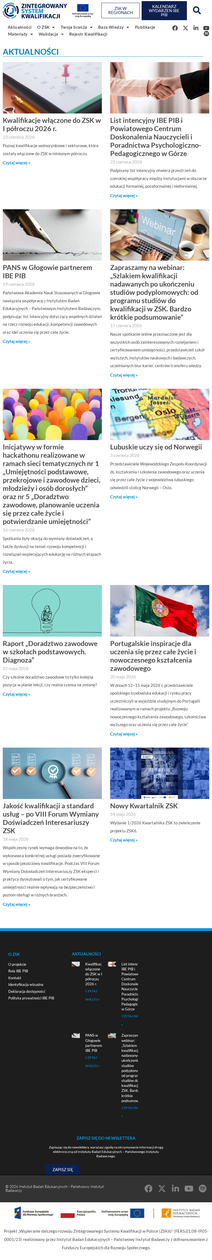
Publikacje (145, 27)
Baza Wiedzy (111, 27)
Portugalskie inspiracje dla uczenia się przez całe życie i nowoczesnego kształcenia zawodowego (153, 655)
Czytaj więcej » (16, 162)
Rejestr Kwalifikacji (88, 33)
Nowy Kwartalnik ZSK (144, 805)
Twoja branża (74, 27)
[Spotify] (206, 33)
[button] (197, 10)
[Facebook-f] (175, 28)
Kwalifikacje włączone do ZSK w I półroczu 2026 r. (52, 124)
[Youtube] (206, 28)
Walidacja (48, 33)
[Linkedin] (196, 28)
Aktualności (19, 27)
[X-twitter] (185, 28)
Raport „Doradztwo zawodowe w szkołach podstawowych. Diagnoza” (50, 651)
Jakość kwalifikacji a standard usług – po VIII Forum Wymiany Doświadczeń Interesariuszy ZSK (51, 818)
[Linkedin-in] (175, 1189)
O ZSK (43, 27)
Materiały (18, 33)
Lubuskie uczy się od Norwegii (156, 447)
